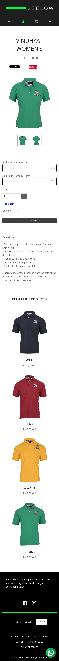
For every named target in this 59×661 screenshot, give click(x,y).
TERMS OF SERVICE (29, 647)
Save (34, 67)
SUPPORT (20, 642)
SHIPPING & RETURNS (21, 636)
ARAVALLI (29, 487)
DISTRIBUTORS (41, 636)
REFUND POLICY (35, 642)
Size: (4, 189)
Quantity (6, 210)
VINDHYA (30, 551)
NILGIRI (29, 423)
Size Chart (8, 203)
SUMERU (29, 359)
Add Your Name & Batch (16, 162)
